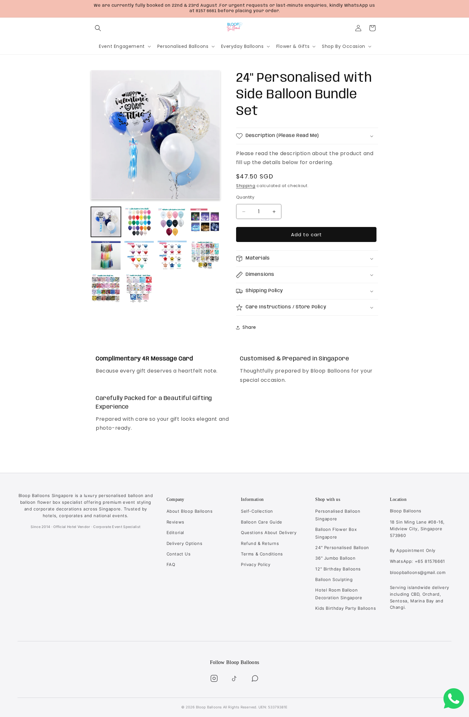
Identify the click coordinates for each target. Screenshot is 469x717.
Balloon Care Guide (261, 522)
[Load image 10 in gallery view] (139, 288)
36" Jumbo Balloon (335, 558)
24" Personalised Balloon (342, 547)
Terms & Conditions (262, 553)
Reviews (175, 522)
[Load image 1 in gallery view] (106, 222)
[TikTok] (234, 678)
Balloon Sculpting (334, 579)
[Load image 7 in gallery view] (172, 255)
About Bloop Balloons (190, 511)
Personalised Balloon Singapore (337, 515)
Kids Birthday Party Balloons (345, 608)
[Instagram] (214, 678)
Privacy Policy (255, 564)
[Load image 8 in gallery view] (205, 255)
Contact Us (179, 553)
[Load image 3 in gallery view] (172, 222)
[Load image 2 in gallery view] (139, 222)
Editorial (175, 532)
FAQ (171, 564)
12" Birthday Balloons (338, 568)
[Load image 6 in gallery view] (139, 255)
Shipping (246, 186)
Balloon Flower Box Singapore (336, 533)
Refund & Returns (260, 543)
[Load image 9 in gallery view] (106, 288)
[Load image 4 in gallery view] (205, 222)
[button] (98, 28)
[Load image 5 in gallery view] (106, 255)
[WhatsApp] (255, 678)
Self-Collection (257, 511)
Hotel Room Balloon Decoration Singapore (338, 593)
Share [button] (249, 327)
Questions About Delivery (268, 532)
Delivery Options (185, 543)
